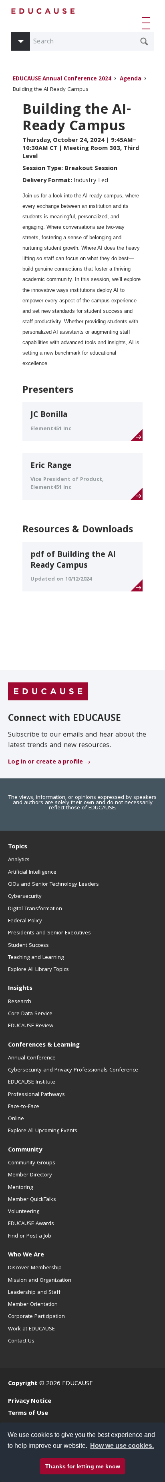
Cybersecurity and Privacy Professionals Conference (73, 1070)
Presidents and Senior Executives (49, 933)
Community (25, 1150)
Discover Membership (35, 1268)
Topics (17, 847)
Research (19, 1002)
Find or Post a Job (29, 1236)
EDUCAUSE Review (30, 1026)
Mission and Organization (39, 1280)
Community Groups (31, 1163)
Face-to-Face (23, 1106)
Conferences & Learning (44, 1045)
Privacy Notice (29, 1401)
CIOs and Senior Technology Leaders (53, 884)
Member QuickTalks (32, 1199)
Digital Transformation (35, 909)
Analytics (19, 860)
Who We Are (26, 1255)
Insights (20, 988)
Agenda (130, 79)
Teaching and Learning (36, 957)
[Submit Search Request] (144, 41)
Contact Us (21, 1341)
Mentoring (20, 1187)
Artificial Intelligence (32, 872)
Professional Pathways (36, 1094)
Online (16, 1119)
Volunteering (23, 1211)
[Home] (43, 11)
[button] (147, 23)
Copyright (23, 1384)
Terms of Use (28, 1413)
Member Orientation (33, 1304)
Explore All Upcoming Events (42, 1131)
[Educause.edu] (48, 692)
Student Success (28, 945)
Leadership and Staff (34, 1292)
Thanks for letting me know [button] (82, 1466)
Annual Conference (32, 1058)
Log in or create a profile (45, 762)
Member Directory (30, 1175)
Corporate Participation (36, 1316)
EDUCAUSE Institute (31, 1082)
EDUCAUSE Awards (31, 1223)
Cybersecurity (25, 896)
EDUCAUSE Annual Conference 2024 (62, 79)
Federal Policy (25, 921)
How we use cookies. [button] (122, 1445)
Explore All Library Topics (38, 969)
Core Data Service (30, 1014)
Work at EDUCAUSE (31, 1329)
